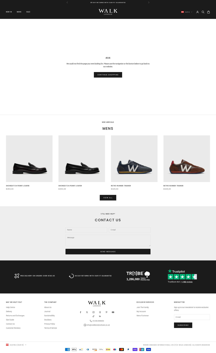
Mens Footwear (143, 316)
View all (108, 198)
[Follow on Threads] (100, 312)
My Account (141, 311)
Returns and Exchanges (15, 316)
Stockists (47, 320)
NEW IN (9, 12)
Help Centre (10, 307)
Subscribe (183, 325)
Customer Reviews (13, 328)
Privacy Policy (49, 324)
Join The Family (143, 307)
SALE (28, 12)
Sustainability (49, 316)
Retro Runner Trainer (121, 186)
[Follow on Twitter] (87, 312)
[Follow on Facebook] (80, 312)
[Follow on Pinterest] (106, 312)
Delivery (9, 311)
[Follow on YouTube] (113, 312)
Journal (47, 311)
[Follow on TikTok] (93, 316)
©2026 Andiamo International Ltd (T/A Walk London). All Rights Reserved (176, 345)
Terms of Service (50, 328)
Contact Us (10, 324)
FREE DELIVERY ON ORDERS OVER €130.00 (37, 276)
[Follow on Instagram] (93, 312)
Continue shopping (108, 75)
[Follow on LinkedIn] (100, 316)
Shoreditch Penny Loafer (18, 186)
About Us (47, 307)
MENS (19, 12)
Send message (108, 252)
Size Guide (10, 320)
